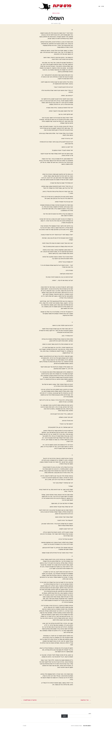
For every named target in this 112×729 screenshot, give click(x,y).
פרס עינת (85, 725)
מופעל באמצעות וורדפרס (76, 725)
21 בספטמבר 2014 (55, 23)
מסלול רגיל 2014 (56, 13)
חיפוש (90, 713)
